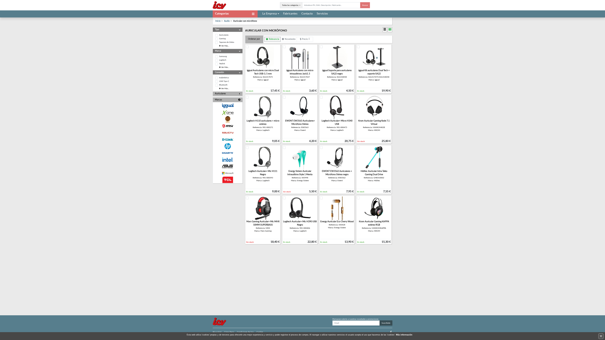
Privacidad (217, 332)
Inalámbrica (224, 78)
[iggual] (227, 105)
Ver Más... (225, 46)
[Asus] (227, 166)
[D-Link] (227, 139)
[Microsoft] (227, 173)
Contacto (307, 13)
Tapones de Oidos (226, 42)
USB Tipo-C (224, 81)
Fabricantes (290, 13)
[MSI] (227, 126)
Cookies (259, 332)
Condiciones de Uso (245, 332)
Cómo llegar (229, 332)
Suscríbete (386, 323)
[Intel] (227, 159)
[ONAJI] (227, 119)
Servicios (322, 13)
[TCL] (227, 179)
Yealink (222, 64)
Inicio (218, 21)
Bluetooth (223, 85)
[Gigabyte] (227, 153)
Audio (227, 21)
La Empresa (269, 13)
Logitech (222, 60)
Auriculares (223, 35)
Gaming (222, 39)
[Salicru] (227, 132)
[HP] (227, 146)
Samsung (223, 56)
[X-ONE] (227, 112)
